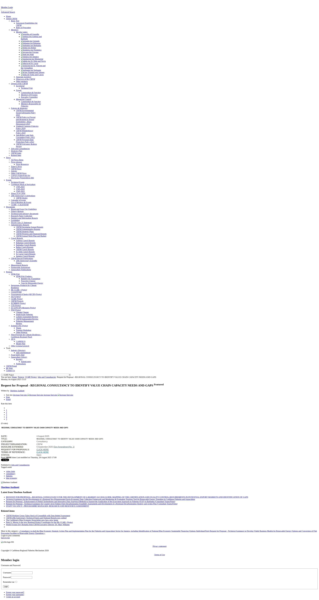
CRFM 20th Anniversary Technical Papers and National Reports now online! (36, 518)
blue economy (11, 478)
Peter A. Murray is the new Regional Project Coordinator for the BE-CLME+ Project (39, 522)
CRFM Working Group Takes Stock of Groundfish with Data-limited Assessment (38, 516)
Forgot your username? (15, 595)
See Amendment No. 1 (64, 447)
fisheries (9, 476)
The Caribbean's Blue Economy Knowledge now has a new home (32, 520)
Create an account (13, 597)
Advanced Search (8, 12)
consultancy (10, 474)
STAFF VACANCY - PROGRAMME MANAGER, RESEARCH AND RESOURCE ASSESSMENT (47, 506)
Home (14, 377)
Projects (21, 377)
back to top (5, 538)
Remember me (8, 582)
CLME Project (31, 377)
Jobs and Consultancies (47, 377)
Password (7, 577)
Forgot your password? (15, 592)
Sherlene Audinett (17, 391)
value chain (10, 471)
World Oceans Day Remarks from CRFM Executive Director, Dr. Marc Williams (38, 525)
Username (7, 573)
